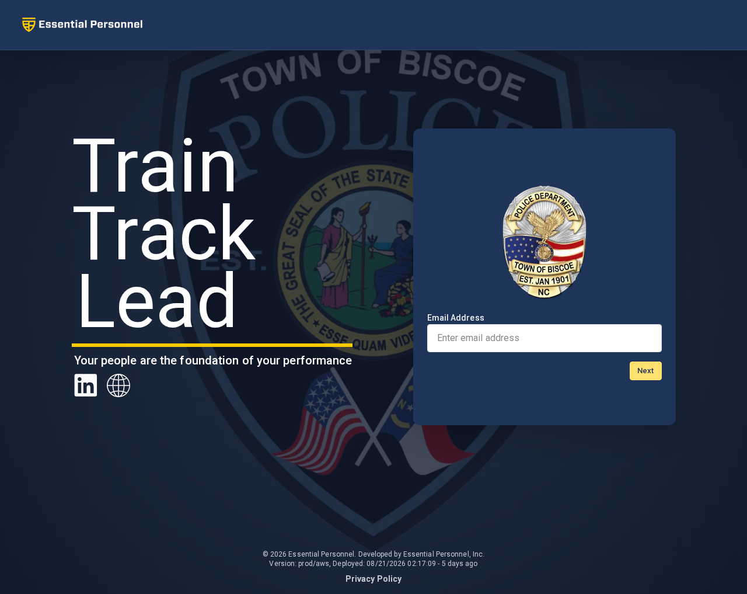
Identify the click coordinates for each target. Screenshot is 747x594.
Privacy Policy (373, 578)
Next (645, 370)
